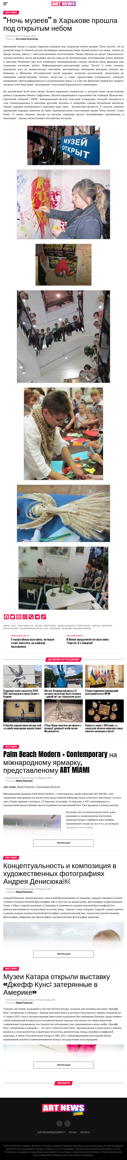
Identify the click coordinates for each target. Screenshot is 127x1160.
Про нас (73, 1132)
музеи (96, 626)
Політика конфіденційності (51, 1132)
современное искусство (34, 629)
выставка (50, 626)
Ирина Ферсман (24, 781)
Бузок (39, 626)
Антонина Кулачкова (27, 39)
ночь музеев (11, 629)
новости (107, 626)
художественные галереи (77, 629)
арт (14, 626)
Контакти (85, 1132)
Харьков (55, 629)
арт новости (26, 626)
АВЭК (7, 626)
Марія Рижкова (24, 1003)
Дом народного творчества (74, 626)
